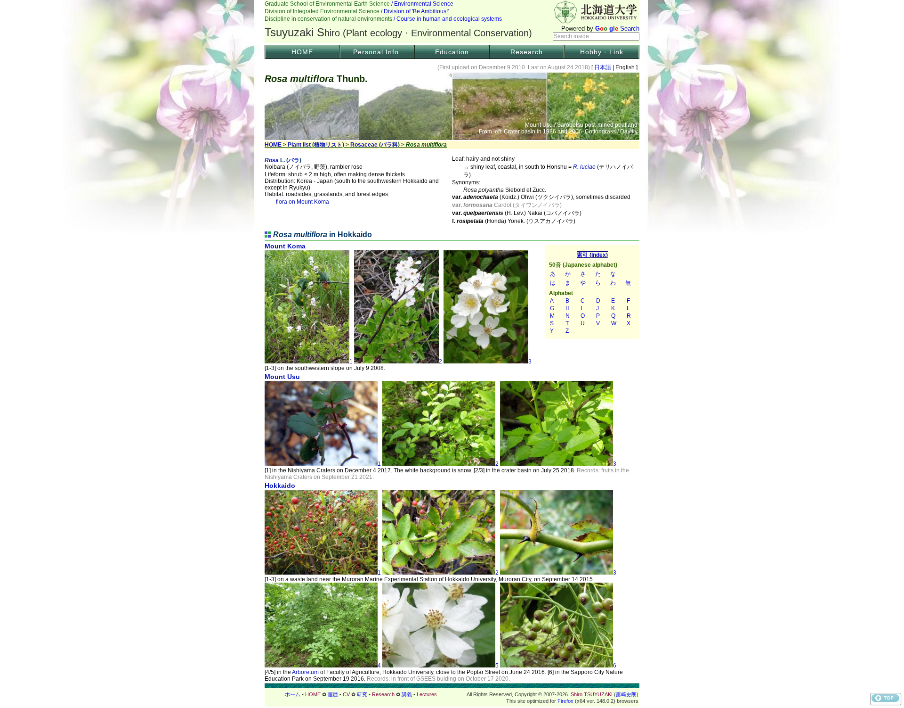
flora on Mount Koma (302, 201)
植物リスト (328, 144)
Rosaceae (364, 144)
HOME (302, 52)
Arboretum (305, 672)
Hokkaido (280, 485)
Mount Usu (282, 376)
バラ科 (389, 144)
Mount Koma (285, 246)
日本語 (603, 67)
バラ (293, 160)
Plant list (299, 144)
